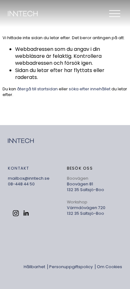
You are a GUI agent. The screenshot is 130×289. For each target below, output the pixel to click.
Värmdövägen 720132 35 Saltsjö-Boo (86, 210)
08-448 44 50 (21, 184)
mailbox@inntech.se (29, 178)
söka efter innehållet (89, 89)
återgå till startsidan (37, 89)
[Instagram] (16, 213)
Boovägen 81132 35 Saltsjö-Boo (85, 186)
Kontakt (18, 168)
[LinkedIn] (26, 213)
